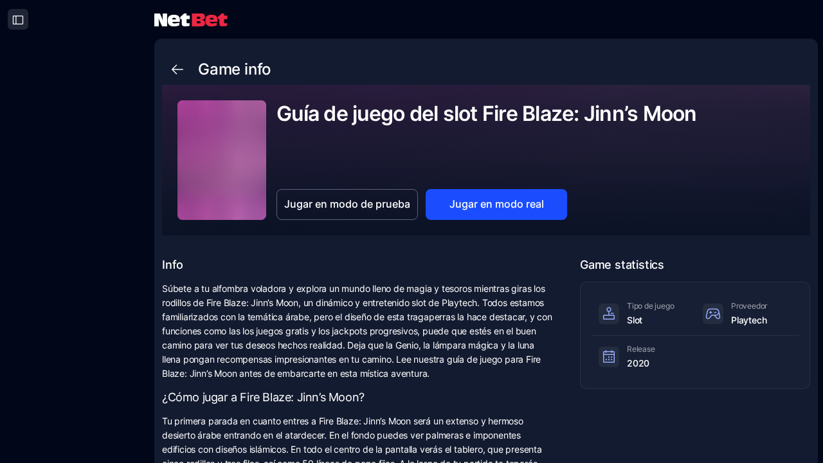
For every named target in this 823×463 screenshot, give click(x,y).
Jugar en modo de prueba (347, 203)
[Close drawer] (18, 19)
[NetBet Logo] (191, 19)
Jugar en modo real (496, 203)
